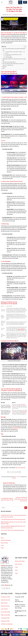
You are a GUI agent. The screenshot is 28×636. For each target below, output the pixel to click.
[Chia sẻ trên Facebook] (10, 472)
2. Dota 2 (6, 53)
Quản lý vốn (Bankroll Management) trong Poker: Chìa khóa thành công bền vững (13, 527)
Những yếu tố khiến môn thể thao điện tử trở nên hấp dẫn (14, 59)
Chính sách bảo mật (5, 600)
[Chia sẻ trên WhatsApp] (8, 472)
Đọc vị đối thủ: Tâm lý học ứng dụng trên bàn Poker (12, 530)
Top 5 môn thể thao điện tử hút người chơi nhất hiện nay (14, 49)
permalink (14, 478)
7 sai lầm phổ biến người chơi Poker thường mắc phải (13, 519)
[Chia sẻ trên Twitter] (13, 472)
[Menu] (2, 2)
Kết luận (4, 66)
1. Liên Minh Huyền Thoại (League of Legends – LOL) (15, 51)
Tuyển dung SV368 (5, 618)
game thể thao (21, 329)
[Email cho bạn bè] (15, 472)
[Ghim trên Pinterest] (17, 472)
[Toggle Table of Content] (24, 47)
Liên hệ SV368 (4, 609)
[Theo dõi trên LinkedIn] (7, 588)
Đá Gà (16, 570)
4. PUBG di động (8, 55)
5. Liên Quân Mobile (8, 57)
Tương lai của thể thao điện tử (9, 62)
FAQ (3, 68)
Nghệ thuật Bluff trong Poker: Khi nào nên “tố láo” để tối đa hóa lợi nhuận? (13, 522)
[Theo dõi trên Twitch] (9, 588)
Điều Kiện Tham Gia (5, 606)
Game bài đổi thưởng (5, 540)
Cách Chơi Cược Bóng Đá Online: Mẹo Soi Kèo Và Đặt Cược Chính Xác (21, 499)
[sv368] (10, 2)
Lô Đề (2, 545)
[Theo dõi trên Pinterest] (4, 588)
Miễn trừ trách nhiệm (5, 615)
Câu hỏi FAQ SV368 (5, 612)
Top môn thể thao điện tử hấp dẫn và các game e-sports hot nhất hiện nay (13, 64)
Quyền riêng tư (4, 603)
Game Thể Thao (17, 476)
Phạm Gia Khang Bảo (21, 14)
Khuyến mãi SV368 (5, 621)
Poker (2, 547)
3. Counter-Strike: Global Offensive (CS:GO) (13, 54)
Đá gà (2, 538)
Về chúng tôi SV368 (5, 597)
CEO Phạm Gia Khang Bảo (7, 624)
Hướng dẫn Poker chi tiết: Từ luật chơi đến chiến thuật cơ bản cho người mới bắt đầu (14, 516)
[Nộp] (25, 507)
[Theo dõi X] (2, 588)
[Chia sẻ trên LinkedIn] (20, 472)
